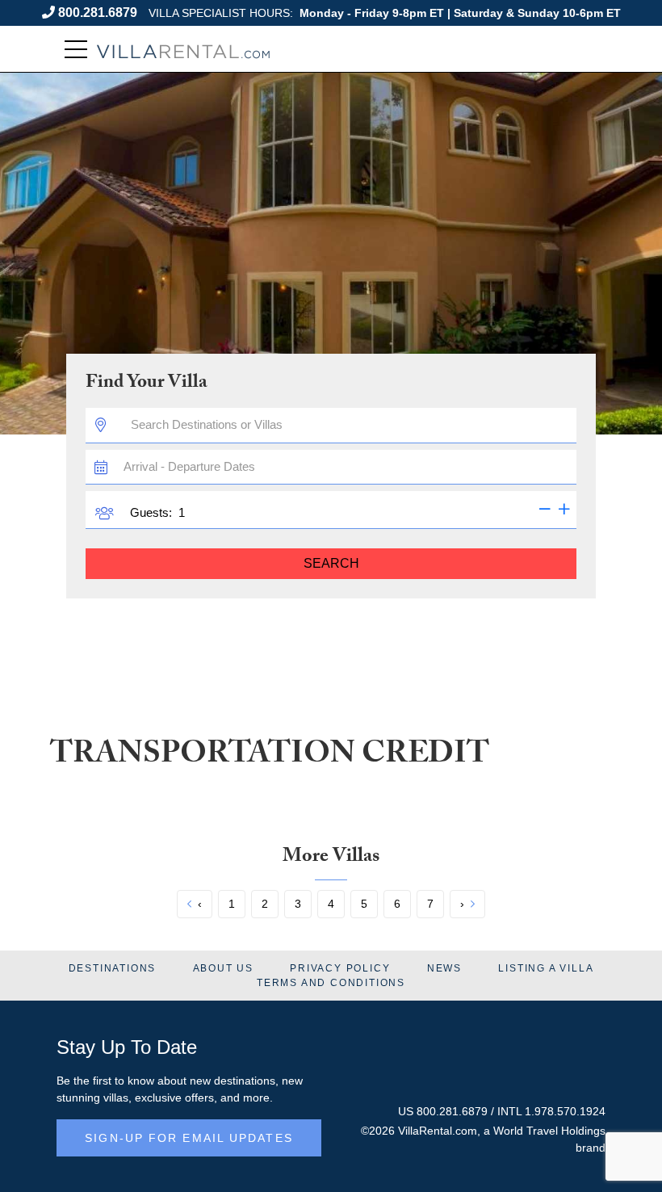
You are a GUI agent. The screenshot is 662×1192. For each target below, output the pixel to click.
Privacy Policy (340, 968)
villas (115, 1097)
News (444, 968)
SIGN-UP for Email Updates (189, 1137)
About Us (223, 968)
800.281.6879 (97, 12)
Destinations (113, 968)
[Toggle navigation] (76, 49)
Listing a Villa (545, 968)
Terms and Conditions (331, 982)
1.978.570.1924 (565, 1111)
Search (331, 563)
